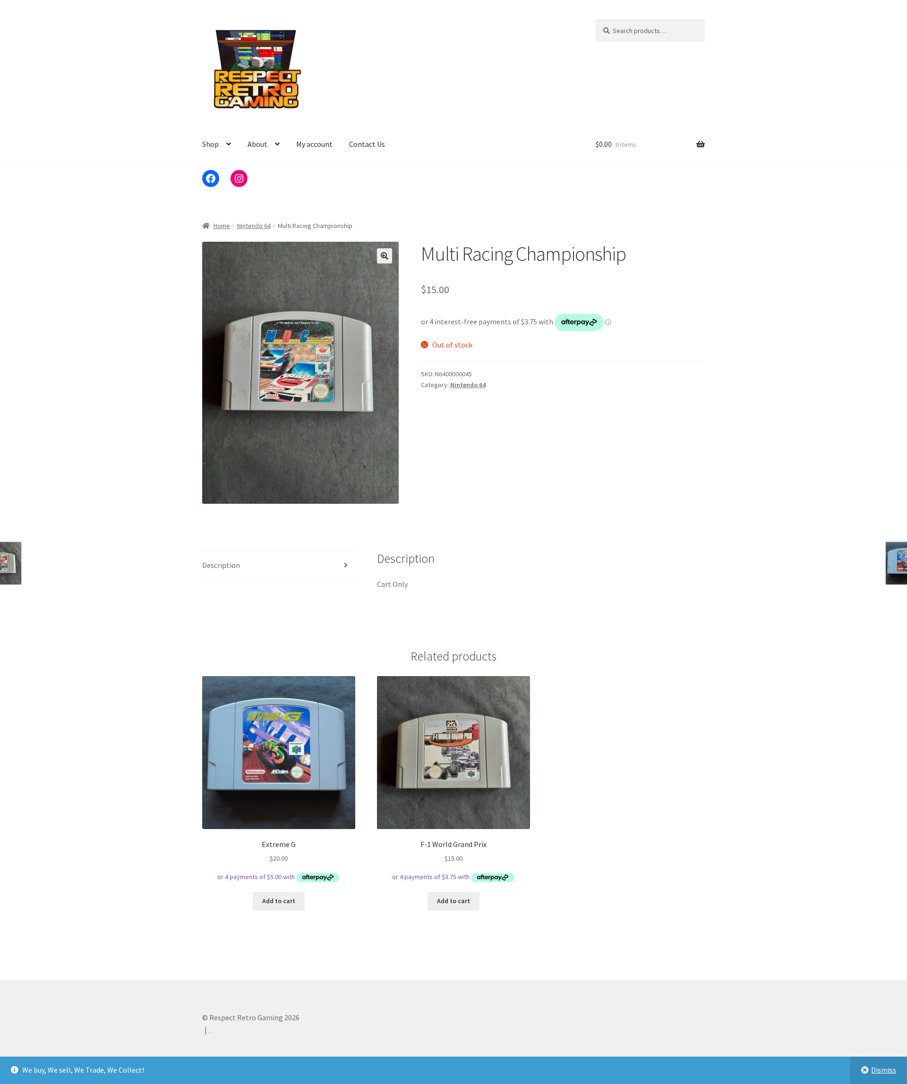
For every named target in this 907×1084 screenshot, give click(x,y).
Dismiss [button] (883, 1070)
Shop (210, 144)
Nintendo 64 (254, 225)
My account (314, 144)
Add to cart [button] (278, 901)
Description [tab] (221, 565)
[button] (384, 255)
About (257, 144)
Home (222, 225)
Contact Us (367, 144)
